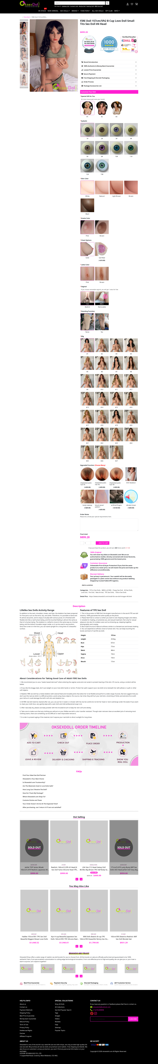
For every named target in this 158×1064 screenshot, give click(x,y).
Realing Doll (90, 6)
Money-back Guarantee (28, 1019)
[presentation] (77, 879)
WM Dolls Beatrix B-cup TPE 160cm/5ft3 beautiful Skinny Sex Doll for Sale (94, 937)
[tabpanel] (54, 55)
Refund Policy (24, 1022)
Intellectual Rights (26, 1030)
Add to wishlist (87, 585)
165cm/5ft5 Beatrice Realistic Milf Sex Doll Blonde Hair (124, 937)
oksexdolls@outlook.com (101, 1007)
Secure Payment (89, 74)
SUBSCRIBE (133, 1019)
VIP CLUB (108, 11)
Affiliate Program (26, 1036)
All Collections (60, 1007)
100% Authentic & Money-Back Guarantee (99, 66)
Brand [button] (74, 11)
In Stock (42, 10)
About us (23, 1004)
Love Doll (84, 592)
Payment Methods (26, 1010)
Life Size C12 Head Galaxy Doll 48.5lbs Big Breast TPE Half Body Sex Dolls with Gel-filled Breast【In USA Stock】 (94, 868)
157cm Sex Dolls (94, 590)
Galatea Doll (65, 6)
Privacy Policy (24, 1028)
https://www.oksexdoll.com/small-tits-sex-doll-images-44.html (110, 596)
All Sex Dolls (98, 11)
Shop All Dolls (59, 1004)
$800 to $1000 (106, 590)
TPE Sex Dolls (109, 592)
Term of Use (24, 1025)
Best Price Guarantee (27, 1016)
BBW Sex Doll (99, 6)
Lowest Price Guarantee (92, 70)
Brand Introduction (91, 62)
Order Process (89, 82)
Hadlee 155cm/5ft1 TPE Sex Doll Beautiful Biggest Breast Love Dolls (34, 937)
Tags (56, 1013)
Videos (57, 1019)
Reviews (58, 1022)
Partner (22, 1033)
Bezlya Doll (82, 6)
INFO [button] (116, 11)
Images (57, 1016)
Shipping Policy (25, 1013)
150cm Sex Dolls (120, 592)
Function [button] (85, 11)
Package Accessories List (92, 86)
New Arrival (53, 11)
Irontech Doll (74, 6)
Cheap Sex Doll (118, 590)
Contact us (23, 1007)
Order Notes (84, 514)
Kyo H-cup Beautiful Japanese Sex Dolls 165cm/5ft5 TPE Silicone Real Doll (64, 937)
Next (24, 87)
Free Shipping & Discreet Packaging (96, 78)
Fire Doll (27, 17)
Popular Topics (60, 1030)
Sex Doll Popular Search (63, 1010)
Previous (24, 20)
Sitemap (58, 1028)
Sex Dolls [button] (64, 11)
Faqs (56, 1025)
